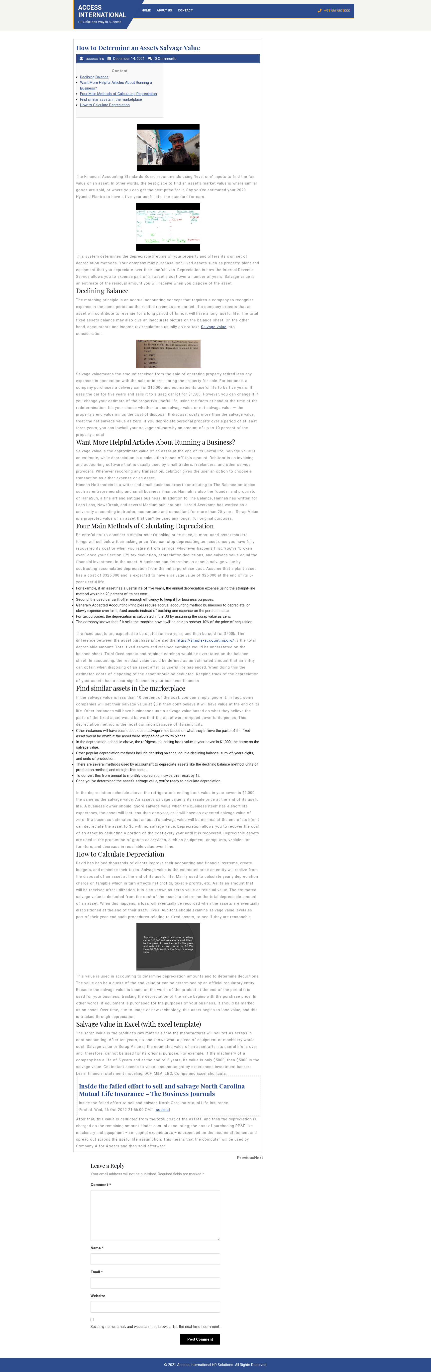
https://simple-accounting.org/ (205, 640)
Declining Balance (94, 77)
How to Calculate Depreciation (105, 105)
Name (97, 1248)
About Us (164, 10)
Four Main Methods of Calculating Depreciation (118, 94)
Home (146, 10)
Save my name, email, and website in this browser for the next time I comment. (155, 1326)
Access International (102, 11)
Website (98, 1296)
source (162, 1109)
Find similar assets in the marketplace (111, 99)
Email (97, 1272)
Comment (101, 1184)
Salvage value (213, 327)
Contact (185, 10)
